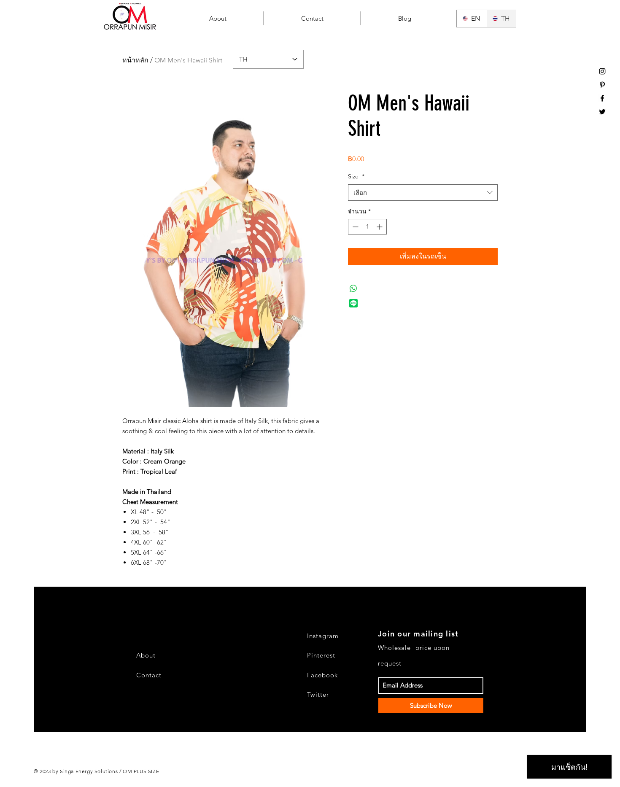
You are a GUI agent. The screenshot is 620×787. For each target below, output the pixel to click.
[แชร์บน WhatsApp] (353, 288)
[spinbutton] (367, 226)
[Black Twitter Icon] (602, 112)
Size (356, 176)
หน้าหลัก (135, 60)
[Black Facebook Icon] (602, 98)
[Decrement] (354, 226)
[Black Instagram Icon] (602, 71)
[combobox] (423, 192)
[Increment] (380, 226)
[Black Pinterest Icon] (602, 85)
